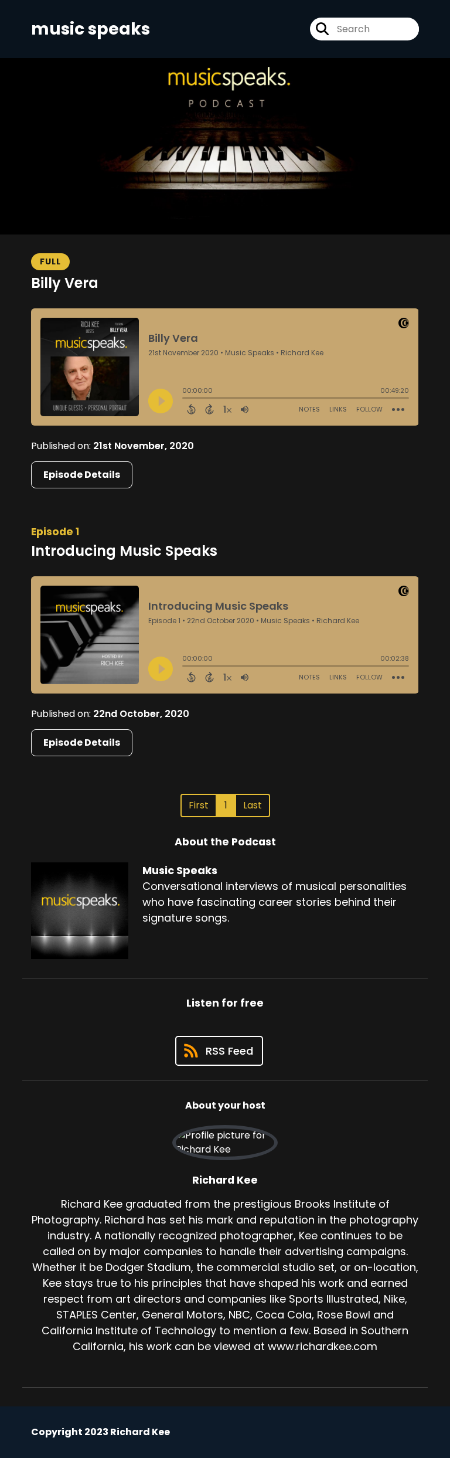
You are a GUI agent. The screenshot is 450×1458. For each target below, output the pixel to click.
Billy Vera (64, 283)
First (199, 805)
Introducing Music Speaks (124, 550)
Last (252, 805)
